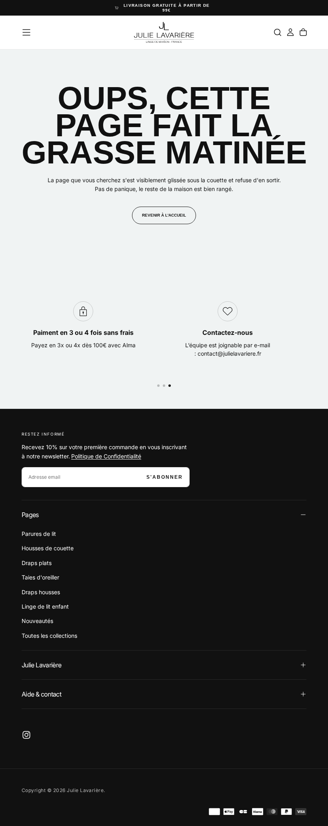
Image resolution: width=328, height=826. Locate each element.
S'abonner (164, 477)
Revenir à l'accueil (164, 215)
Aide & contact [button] (41, 694)
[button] (26, 32)
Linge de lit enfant (45, 606)
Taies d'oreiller (40, 577)
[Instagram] (26, 735)
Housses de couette (48, 548)
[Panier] (303, 32)
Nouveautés (37, 620)
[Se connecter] (290, 32)
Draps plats (37, 562)
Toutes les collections (49, 635)
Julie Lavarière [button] (41, 665)
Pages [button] (30, 515)
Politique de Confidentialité (106, 456)
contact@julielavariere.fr (229, 353)
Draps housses (41, 592)
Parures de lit (39, 533)
